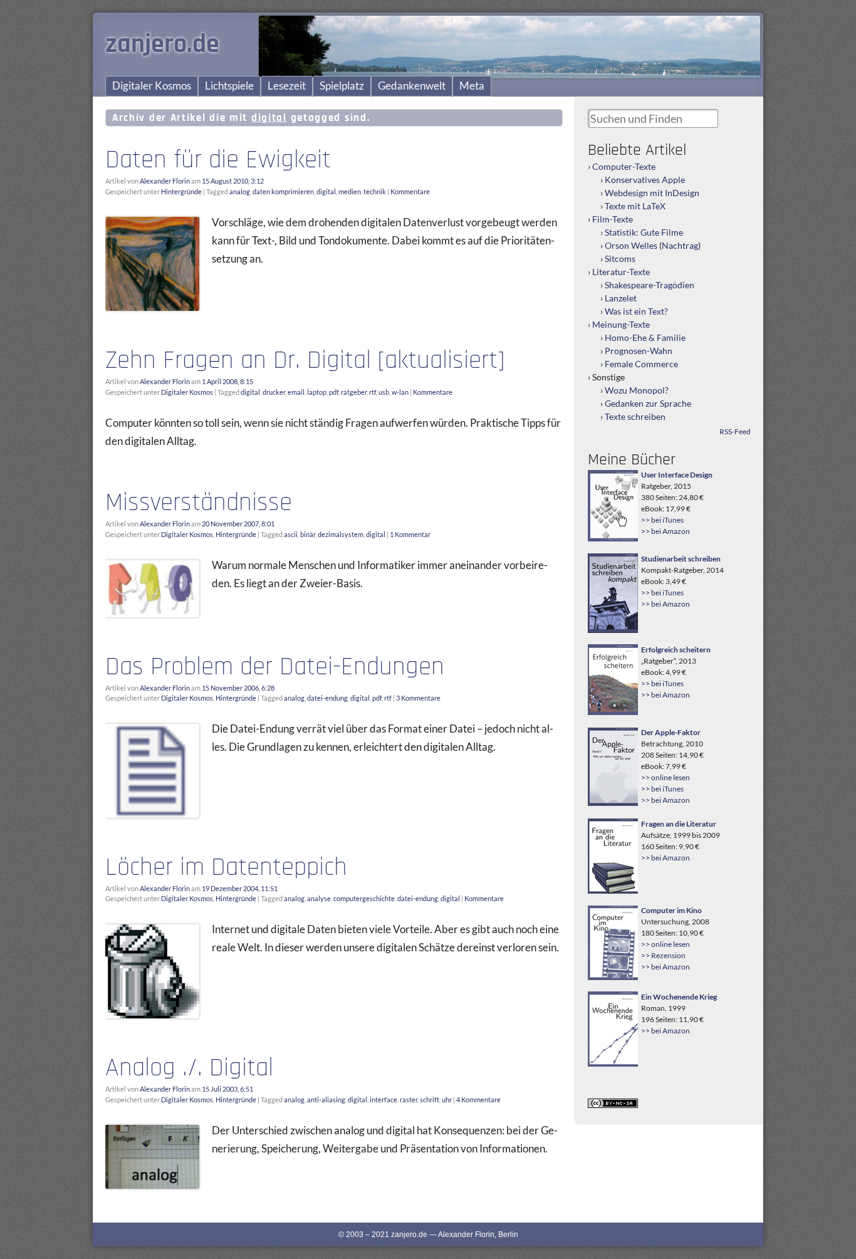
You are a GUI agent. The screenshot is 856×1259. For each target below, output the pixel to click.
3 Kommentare (418, 698)
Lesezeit (287, 86)
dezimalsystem (340, 534)
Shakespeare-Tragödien (649, 284)
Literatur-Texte (621, 271)
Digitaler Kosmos (151, 86)
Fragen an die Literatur (678, 823)
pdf (333, 392)
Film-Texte (612, 219)
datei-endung (327, 698)
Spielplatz (342, 86)
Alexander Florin (165, 181)
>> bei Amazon (665, 531)
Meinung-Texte (621, 324)
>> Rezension (663, 955)
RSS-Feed (735, 431)
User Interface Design (676, 474)
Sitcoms (620, 258)
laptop (316, 392)
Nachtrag (680, 245)
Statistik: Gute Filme (644, 232)
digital (326, 191)
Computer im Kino (671, 910)
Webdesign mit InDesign (652, 192)
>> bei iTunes (662, 520)
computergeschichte (364, 898)
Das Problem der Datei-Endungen (274, 666)
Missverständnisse (198, 502)
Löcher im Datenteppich (226, 867)
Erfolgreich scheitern (676, 649)
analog (239, 191)
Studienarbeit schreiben (681, 558)
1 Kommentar (410, 534)
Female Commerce (641, 363)
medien (349, 191)
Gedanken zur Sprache (648, 403)
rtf (372, 392)
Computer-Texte (623, 166)
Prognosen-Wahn (638, 350)
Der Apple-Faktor (671, 732)
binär (307, 534)
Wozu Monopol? (637, 390)
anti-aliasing (326, 1099)
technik (374, 191)
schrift (429, 1099)
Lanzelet (621, 298)
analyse (319, 898)
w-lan (400, 392)
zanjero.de (162, 44)
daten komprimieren (283, 191)
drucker (274, 392)
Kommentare (410, 191)
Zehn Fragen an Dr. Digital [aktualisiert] (304, 360)
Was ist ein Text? (636, 311)
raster (408, 1099)
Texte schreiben (635, 416)
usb (383, 392)
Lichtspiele (229, 86)
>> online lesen (665, 777)
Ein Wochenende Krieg (679, 996)
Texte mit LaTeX (635, 206)
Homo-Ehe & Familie (645, 337)
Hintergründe (181, 191)
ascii (291, 534)
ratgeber (354, 392)
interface (383, 1099)
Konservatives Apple (645, 179)
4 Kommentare (478, 1099)
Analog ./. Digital (189, 1068)
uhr (447, 1099)
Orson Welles (631, 245)
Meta (471, 86)
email (296, 392)
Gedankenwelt (412, 86)
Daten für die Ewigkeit (218, 160)
